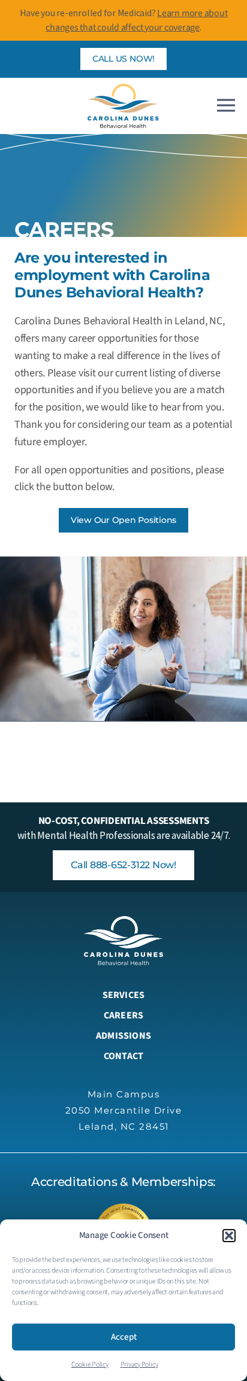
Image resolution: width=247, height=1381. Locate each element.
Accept (124, 1337)
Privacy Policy (139, 1364)
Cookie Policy (90, 1364)
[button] (229, 1236)
